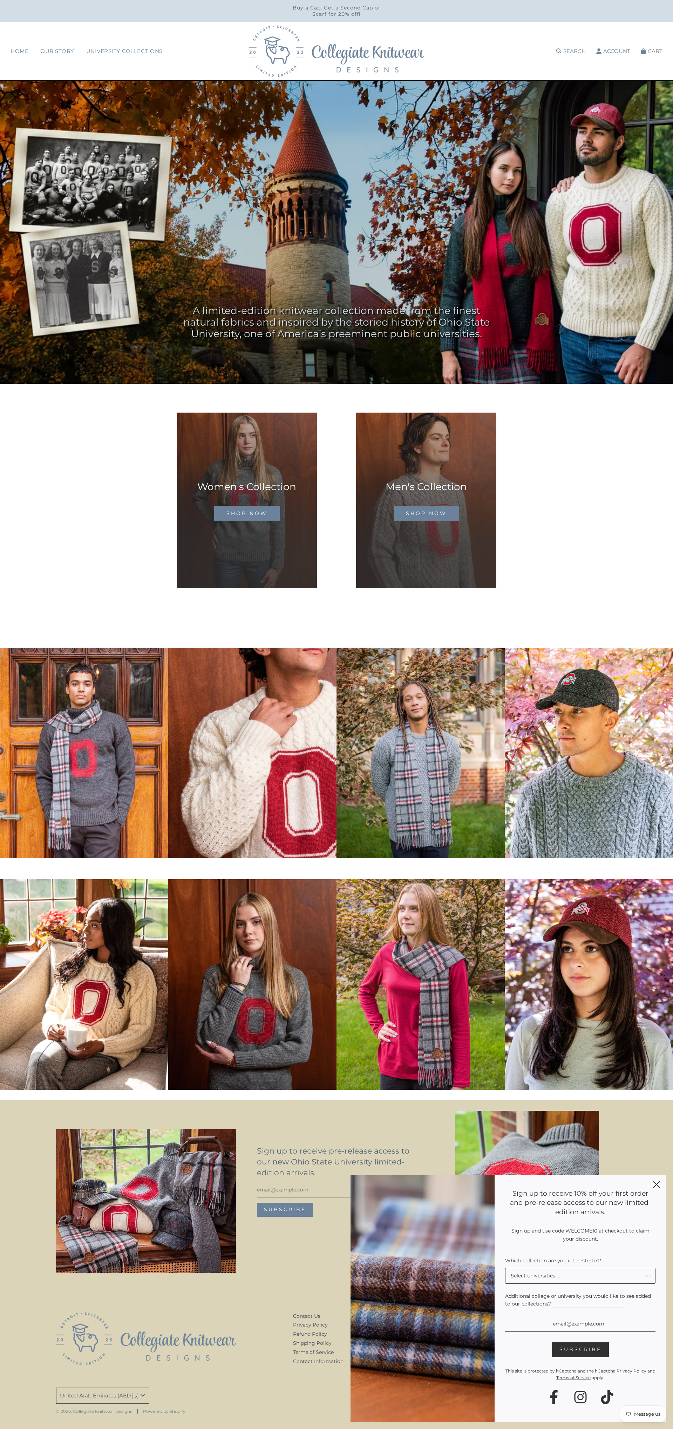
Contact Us (306, 1316)
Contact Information (318, 1361)
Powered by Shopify (164, 1411)
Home (19, 51)
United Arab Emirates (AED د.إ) (99, 1395)
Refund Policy (310, 1334)
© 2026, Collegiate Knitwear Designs (94, 1411)
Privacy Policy (310, 1325)
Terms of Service (313, 1352)
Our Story (57, 51)
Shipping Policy (312, 1343)
